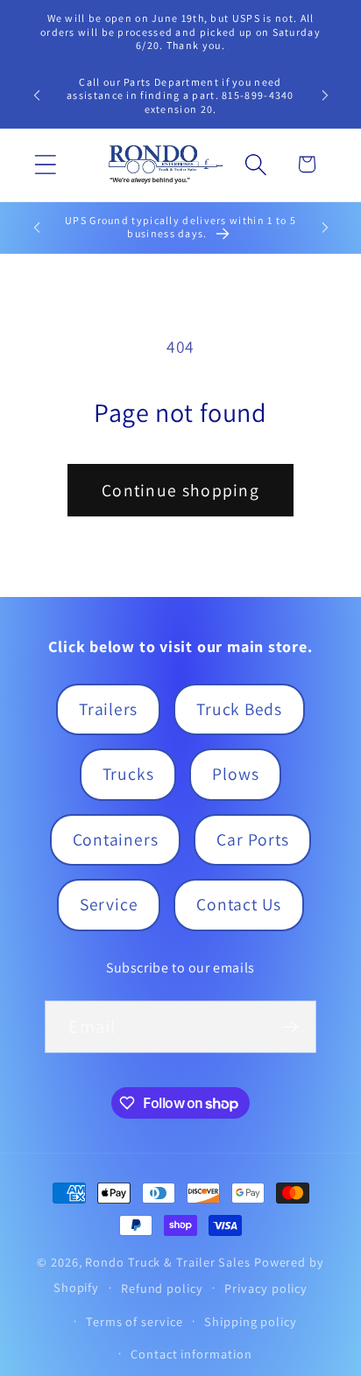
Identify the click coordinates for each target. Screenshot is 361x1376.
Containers (116, 839)
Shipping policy (250, 1321)
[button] (45, 164)
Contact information (191, 1353)
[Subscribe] (290, 1027)
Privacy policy (266, 1288)
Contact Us (238, 904)
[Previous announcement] (37, 95)
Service (109, 904)
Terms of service (134, 1321)
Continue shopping (180, 490)
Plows (235, 773)
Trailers (108, 709)
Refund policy (162, 1288)
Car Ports (252, 839)
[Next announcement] (325, 95)
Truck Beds (239, 709)
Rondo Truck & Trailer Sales (168, 1261)
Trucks (128, 773)
